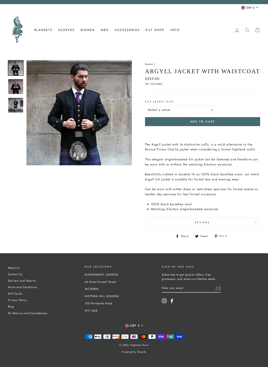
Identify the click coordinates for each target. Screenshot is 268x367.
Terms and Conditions (22, 287)
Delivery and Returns (22, 281)
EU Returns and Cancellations (27, 313)
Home (149, 64)
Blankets (43, 30)
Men (105, 30)
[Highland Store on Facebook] (172, 300)
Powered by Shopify (134, 352)
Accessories (127, 30)
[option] (79, 112)
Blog (11, 306)
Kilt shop (155, 30)
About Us (14, 268)
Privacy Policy (17, 300)
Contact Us (15, 274)
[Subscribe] (218, 288)
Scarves (66, 30)
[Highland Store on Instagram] (164, 300)
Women (87, 30)
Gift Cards (15, 294)
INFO (175, 30)
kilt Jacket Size (159, 101)
